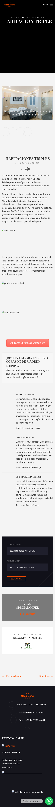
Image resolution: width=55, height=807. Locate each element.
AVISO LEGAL (7, 767)
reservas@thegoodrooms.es (31, 712)
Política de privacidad (12, 760)
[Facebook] (27, 730)
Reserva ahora (16, 579)
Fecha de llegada (14, 544)
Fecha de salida (13, 561)
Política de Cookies (11, 764)
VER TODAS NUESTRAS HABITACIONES (27, 343)
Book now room (27, 613)
